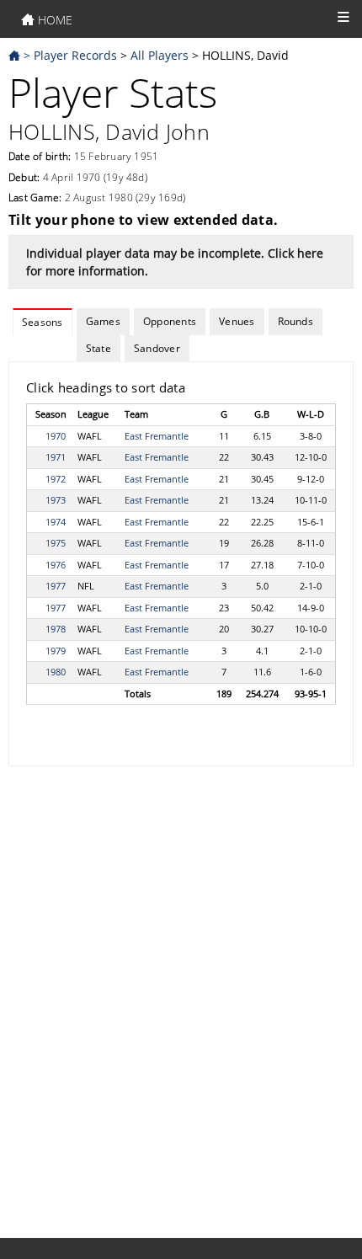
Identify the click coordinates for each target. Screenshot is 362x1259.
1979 (55, 650)
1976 (55, 564)
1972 (55, 478)
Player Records (75, 55)
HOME (53, 20)
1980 (55, 671)
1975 (55, 542)
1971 (55, 457)
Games (103, 321)
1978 (55, 628)
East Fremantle (157, 435)
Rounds (295, 321)
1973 (55, 499)
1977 (55, 585)
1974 (55, 521)
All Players (159, 55)
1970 (55, 435)
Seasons (42, 322)
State (98, 348)
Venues (236, 321)
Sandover (157, 348)
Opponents (169, 321)
